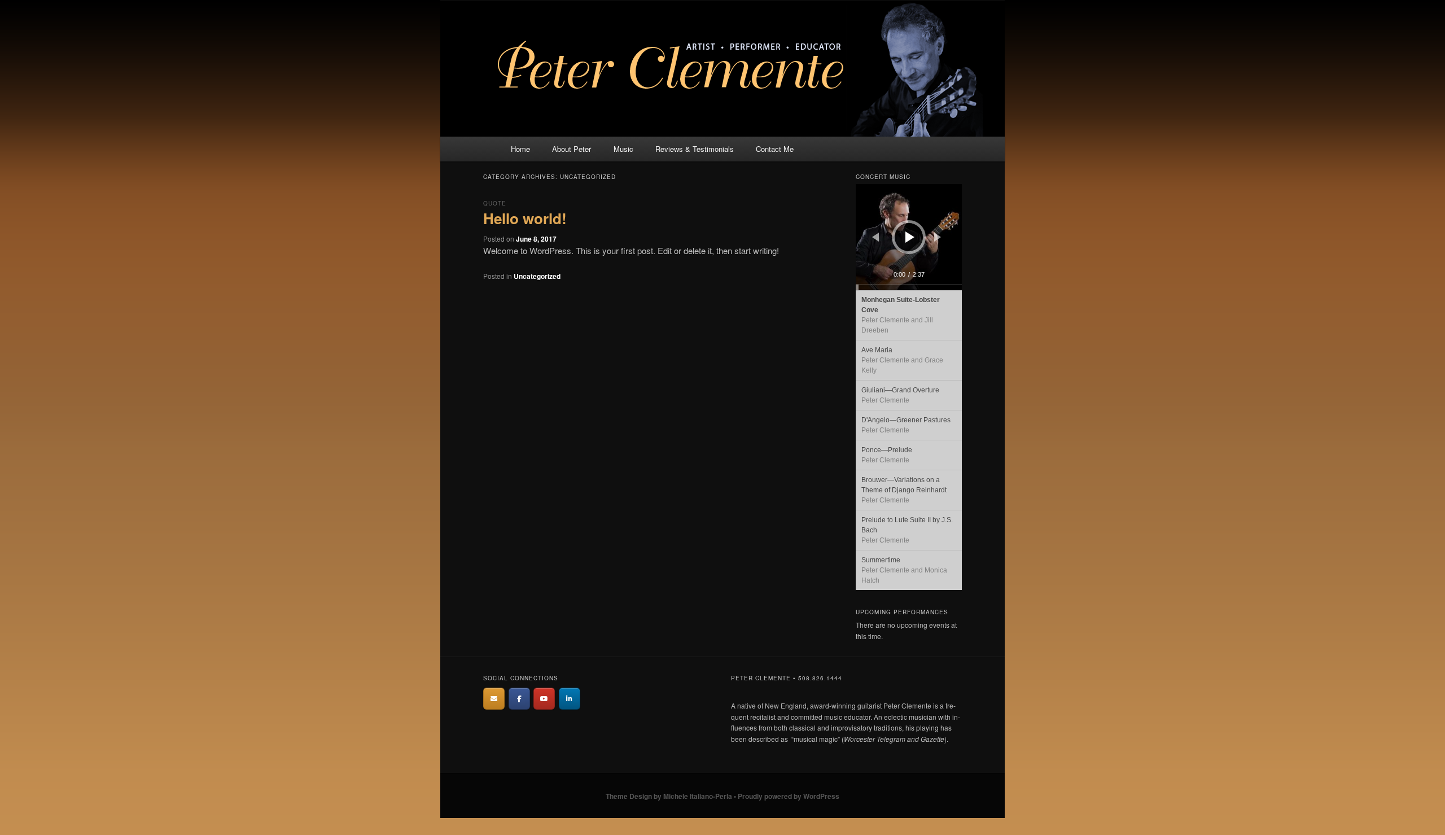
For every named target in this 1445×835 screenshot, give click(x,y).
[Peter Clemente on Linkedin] (569, 699)
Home (520, 148)
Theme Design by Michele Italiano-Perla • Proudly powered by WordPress (722, 796)
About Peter (571, 148)
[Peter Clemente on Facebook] (519, 699)
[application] (909, 237)
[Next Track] (937, 237)
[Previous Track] (875, 237)
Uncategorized (537, 276)
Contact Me (775, 148)
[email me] (494, 699)
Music (623, 148)
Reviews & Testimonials (694, 148)
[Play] (909, 237)
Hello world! (525, 218)
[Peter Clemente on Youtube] (544, 699)
